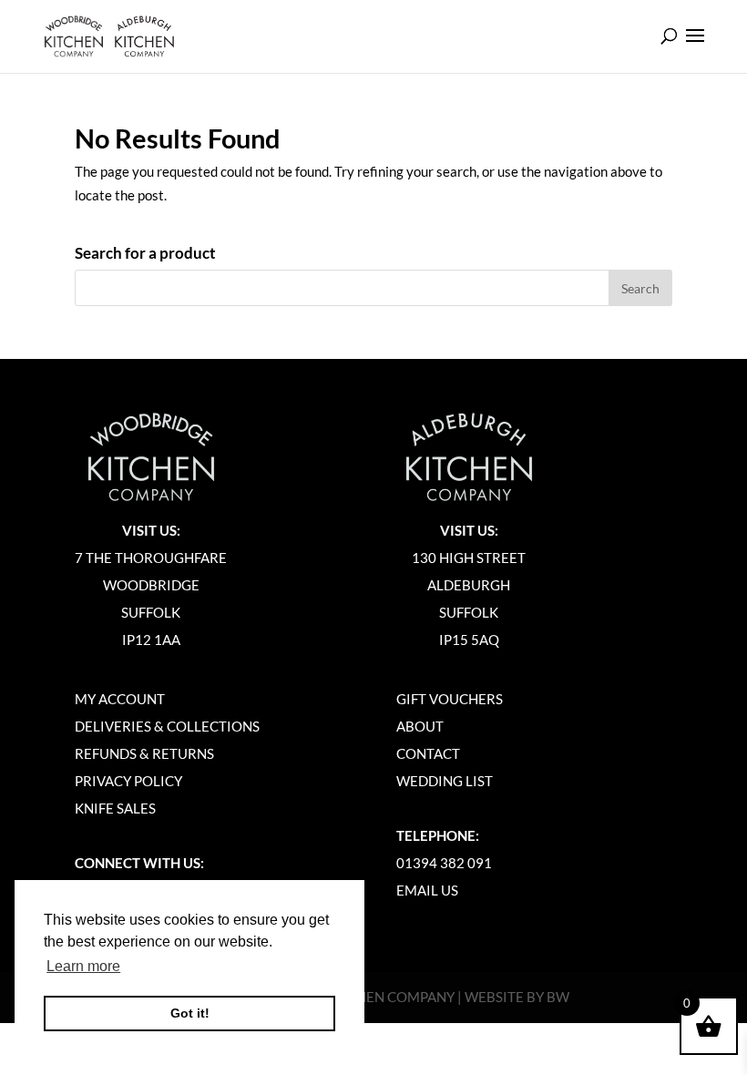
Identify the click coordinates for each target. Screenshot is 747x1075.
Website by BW (517, 996)
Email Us (427, 890)
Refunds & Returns (144, 753)
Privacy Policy (128, 781)
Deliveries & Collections (167, 726)
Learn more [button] (83, 966)
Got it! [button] (190, 1013)
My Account (120, 699)
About (420, 726)
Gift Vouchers (449, 699)
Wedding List (444, 781)
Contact (428, 753)
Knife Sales (115, 808)
